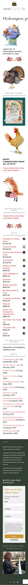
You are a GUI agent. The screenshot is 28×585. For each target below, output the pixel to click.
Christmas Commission (13, 425)
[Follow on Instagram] (17, 582)
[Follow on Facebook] (10, 582)
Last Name (8, 516)
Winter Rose (8, 387)
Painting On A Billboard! (14, 412)
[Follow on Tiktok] (14, 582)
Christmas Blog (10, 431)
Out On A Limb (9, 376)
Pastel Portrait (9, 370)
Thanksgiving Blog (11, 359)
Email (6, 501)
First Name (8, 509)
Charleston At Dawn (12, 382)
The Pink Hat (9, 393)
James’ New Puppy (11, 365)
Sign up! (14, 536)
